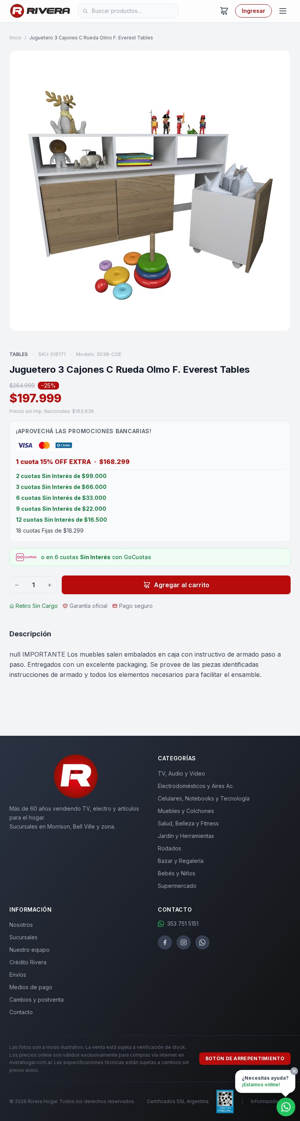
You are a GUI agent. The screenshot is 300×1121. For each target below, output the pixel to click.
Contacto (21, 1012)
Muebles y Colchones (186, 811)
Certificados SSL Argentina (178, 1101)
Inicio (15, 38)
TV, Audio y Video (181, 773)
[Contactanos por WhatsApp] (286, 1107)
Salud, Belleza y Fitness (188, 823)
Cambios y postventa (36, 999)
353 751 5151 (182, 923)
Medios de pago (30, 987)
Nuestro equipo (29, 949)
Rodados (169, 848)
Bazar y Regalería (181, 860)
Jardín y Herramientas (186, 835)
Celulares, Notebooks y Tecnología (204, 798)
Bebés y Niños (176, 873)
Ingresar (253, 10)
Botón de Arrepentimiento (244, 1058)
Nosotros (21, 924)
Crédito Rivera (27, 962)
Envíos (17, 974)
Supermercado (177, 885)
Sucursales (23, 937)
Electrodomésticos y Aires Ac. (196, 786)
